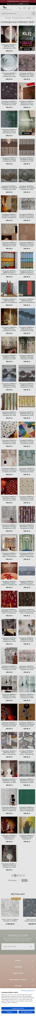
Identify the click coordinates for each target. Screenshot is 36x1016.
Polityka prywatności (28, 990)
